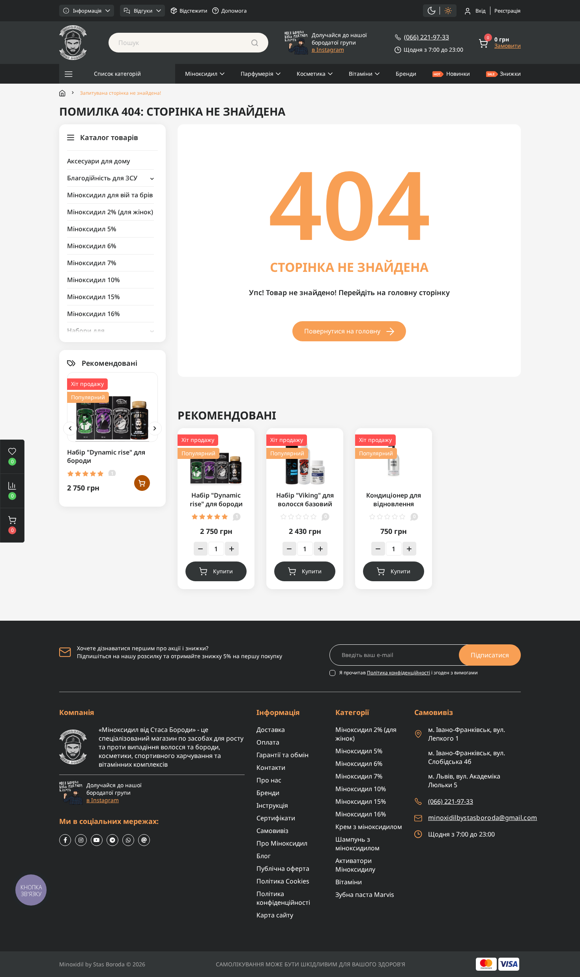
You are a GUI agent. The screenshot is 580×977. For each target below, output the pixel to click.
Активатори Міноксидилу (355, 865)
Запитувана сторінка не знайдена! (120, 93)
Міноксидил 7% (91, 262)
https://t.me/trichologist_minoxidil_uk (112, 840)
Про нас (268, 780)
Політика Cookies (282, 881)
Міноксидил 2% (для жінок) (110, 212)
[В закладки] (142, 390)
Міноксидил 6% (91, 245)
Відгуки (143, 10)
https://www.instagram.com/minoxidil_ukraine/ (81, 840)
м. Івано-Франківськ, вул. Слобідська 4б (466, 757)
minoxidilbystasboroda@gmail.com (482, 818)
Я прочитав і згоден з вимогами (408, 673)
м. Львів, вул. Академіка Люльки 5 (464, 780)
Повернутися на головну (342, 331)
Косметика (311, 73)
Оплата (267, 742)
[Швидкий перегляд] (142, 406)
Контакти (270, 767)
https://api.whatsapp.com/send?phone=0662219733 (128, 840)
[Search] (254, 42)
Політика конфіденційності (398, 672)
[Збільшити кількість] (232, 549)
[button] (12, 525)
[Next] (155, 428)
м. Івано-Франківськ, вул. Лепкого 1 (466, 734)
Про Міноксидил (281, 843)
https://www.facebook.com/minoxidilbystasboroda (65, 840)
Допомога (234, 10)
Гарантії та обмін (282, 755)
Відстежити (193, 10)
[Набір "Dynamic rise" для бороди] (112, 406)
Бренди (406, 73)
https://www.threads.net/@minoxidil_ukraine (144, 840)
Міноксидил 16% (93, 313)
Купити (223, 571)
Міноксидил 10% (93, 279)
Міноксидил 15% (93, 296)
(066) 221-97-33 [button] (450, 801)
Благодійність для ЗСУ (102, 178)
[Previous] (70, 428)
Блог (263, 856)
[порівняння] (142, 423)
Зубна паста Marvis (364, 894)
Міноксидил (201, 73)
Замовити (507, 45)
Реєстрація (507, 10)
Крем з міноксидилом (368, 826)
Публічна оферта (282, 868)
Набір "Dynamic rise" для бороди (106, 456)
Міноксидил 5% (91, 229)
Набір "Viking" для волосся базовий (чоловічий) (305, 504)
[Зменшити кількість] (201, 549)
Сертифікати (275, 818)
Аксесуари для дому (98, 161)
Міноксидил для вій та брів (110, 195)
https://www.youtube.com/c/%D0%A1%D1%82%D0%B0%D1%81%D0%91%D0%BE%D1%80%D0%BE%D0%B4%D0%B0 (97, 840)
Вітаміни (360, 73)
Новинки (458, 73)
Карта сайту (274, 915)
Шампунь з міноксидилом (357, 843)
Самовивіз (272, 830)
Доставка (270, 729)
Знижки (510, 73)
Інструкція (272, 805)
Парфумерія (257, 73)
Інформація (87, 10)
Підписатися (490, 655)
